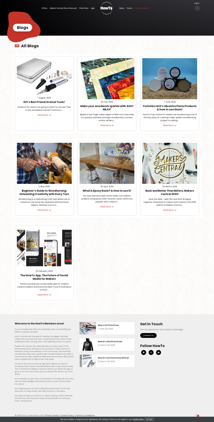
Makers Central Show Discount (63, 8)
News (121, 8)
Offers (44, 8)
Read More (43, 115)
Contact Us (148, 335)
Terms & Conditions (85, 415)
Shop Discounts (142, 8)
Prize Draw (83, 8)
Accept (149, 419)
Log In (196, 3)
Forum (129, 8)
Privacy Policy (52, 415)
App (93, 8)
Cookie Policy (67, 415)
